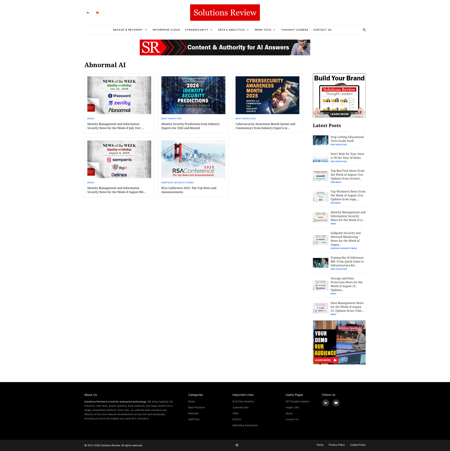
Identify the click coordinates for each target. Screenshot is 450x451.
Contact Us (322, 29)
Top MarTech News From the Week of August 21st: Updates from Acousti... (348, 174)
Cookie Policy (358, 444)
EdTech (237, 419)
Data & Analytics (231, 29)
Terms (319, 444)
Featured (193, 413)
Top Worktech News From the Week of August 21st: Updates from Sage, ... (348, 195)
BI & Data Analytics (243, 401)
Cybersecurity (196, 29)
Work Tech (263, 29)
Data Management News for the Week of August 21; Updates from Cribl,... (347, 306)
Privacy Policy (337, 444)
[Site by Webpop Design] (237, 445)
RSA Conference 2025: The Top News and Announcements (188, 190)
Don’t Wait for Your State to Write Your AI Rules (347, 155)
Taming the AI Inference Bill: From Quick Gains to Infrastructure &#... (347, 261)
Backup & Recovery (128, 29)
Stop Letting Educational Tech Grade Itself (347, 139)
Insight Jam (292, 407)
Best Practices (171, 118)
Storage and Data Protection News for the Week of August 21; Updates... (347, 284)
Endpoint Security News (177, 182)
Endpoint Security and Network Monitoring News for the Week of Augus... (346, 238)
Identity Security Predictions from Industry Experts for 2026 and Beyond (190, 126)
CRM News (336, 182)
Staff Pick (194, 419)
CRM (235, 413)
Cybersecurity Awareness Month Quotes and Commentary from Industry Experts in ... (265, 126)
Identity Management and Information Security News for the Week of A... (348, 216)
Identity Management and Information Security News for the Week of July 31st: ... (115, 126)
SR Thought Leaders (297, 401)
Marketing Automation (245, 425)
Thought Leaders (294, 29)
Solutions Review (110, 445)
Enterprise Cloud (166, 29)
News (90, 118)
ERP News (335, 203)
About (289, 413)
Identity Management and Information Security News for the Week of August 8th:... (116, 190)
